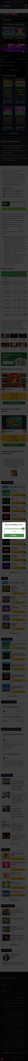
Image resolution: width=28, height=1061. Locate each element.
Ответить (14, 535)
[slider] (23, 529)
